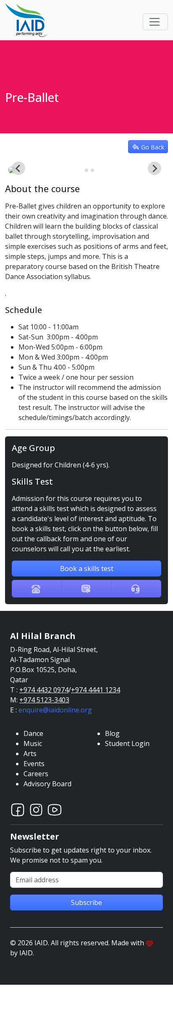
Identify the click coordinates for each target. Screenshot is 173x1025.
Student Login (127, 743)
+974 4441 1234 (95, 689)
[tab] (80, 170)
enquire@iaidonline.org (55, 710)
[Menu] (155, 21)
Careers (36, 773)
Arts (30, 753)
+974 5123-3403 (44, 699)
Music (33, 743)
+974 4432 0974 (43, 689)
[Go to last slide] (18, 168)
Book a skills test (86, 568)
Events (34, 763)
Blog (112, 733)
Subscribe (86, 902)
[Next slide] (154, 168)
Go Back (152, 147)
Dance (33, 733)
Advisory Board (47, 783)
